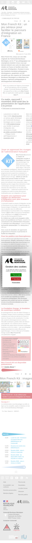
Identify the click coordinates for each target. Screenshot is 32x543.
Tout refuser (16, 279)
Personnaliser (16, 282)
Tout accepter (17, 275)
